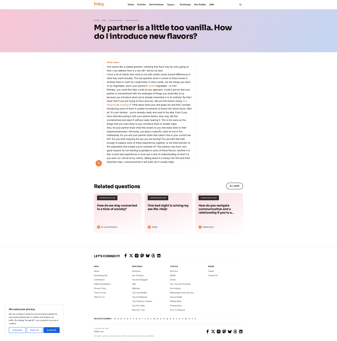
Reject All (34, 330)
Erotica (173, 280)
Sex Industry (175, 288)
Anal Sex (174, 271)
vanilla (151, 86)
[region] (34, 320)
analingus (125, 105)
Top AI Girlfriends (139, 297)
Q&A (211, 4)
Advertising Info (101, 275)
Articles (141, 4)
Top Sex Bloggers (140, 280)
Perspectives (176, 305)
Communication (115, 20)
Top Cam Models (139, 293)
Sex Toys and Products (180, 284)
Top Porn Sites (138, 305)
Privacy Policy (100, 288)
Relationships (131, 20)
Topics (170, 4)
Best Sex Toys (138, 310)
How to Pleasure (177, 310)
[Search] (240, 4)
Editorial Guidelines (102, 284)
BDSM (172, 275)
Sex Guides (200, 4)
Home (131, 4)
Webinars (136, 288)
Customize (17, 330)
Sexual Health (176, 297)
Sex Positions (156, 4)
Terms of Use (100, 293)
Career (211, 271)
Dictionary (185, 4)
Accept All (51, 330)
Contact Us (213, 275)
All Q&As (235, 186)
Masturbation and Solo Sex (182, 293)
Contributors (99, 280)
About (96, 271)
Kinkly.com (99, 331)
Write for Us (99, 297)
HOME (96, 20)
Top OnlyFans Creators (142, 301)
